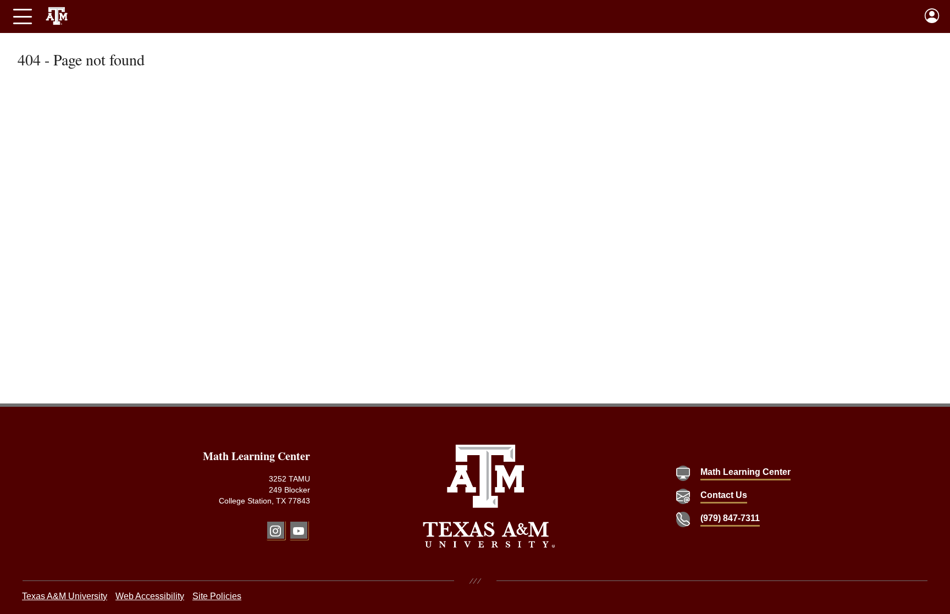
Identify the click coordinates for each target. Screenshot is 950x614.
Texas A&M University (64, 596)
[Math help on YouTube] (298, 530)
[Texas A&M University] (489, 496)
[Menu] (22, 16)
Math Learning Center (745, 472)
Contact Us (723, 495)
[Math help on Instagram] (275, 530)
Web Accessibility (149, 596)
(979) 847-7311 (730, 518)
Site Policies (216, 596)
